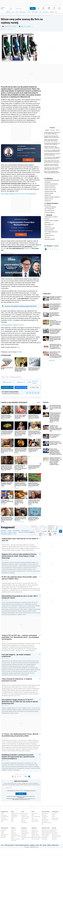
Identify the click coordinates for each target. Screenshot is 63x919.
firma (7, 377)
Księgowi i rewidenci (12, 532)
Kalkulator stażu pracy (36, 835)
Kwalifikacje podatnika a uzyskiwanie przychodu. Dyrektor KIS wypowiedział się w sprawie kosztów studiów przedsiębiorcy (52, 154)
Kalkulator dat (48, 200)
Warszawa (29, 227)
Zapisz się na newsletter (35, 382)
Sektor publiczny (23, 12)
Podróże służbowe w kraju (47, 829)
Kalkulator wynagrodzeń (50, 185)
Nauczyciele (13, 832)
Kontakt (44, 845)
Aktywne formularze (52, 203)
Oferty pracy (54, 838)
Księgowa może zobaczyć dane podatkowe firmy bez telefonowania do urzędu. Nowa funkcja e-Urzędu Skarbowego (52, 136)
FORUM (19, 352)
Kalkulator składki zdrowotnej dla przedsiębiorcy (52, 181)
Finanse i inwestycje (26, 15)
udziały (13, 314)
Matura (12, 837)
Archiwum (54, 831)
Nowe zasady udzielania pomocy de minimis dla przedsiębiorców (18, 193)
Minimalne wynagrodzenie (47, 831)
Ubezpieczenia (14, 816)
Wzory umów (54, 834)
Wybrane (57, 130)
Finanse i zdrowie (35, 821)
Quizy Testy (47, 237)
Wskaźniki (49, 215)
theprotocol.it (54, 837)
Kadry (13, 12)
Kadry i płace (3, 835)
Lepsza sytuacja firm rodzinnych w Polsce (12, 325)
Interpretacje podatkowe (50, 239)
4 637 (25, 776)
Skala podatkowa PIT (49, 224)
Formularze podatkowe (50, 212)
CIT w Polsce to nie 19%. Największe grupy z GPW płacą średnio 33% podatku (52, 158)
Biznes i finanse (35, 813)
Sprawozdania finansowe (46, 822)
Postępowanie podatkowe (50, 206)
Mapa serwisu (55, 845)
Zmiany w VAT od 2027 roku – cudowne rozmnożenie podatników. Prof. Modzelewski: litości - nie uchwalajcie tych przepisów (52, 147)
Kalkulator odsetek (35, 834)
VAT (30, 248)
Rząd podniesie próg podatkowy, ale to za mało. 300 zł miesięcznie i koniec (52, 144)
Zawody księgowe (4, 819)
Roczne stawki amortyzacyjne (51, 231)
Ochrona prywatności (9, 845)
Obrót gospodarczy (17, 15)
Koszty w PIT (47, 226)
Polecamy (45, 402)
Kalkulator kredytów (49, 193)
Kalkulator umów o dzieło (50, 189)
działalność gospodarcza (15, 377)
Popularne (47, 130)
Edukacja (52, 12)
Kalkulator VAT (48, 195)
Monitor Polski (24, 831)
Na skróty (54, 828)
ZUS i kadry (3, 532)
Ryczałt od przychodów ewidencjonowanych (50, 229)
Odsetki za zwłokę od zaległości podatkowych (52, 221)
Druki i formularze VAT (49, 210)
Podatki (9, 530)
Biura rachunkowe (46, 811)
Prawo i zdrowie (24, 822)
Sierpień (56, 246)
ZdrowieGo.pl (54, 829)
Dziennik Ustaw (24, 829)
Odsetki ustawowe (45, 835)
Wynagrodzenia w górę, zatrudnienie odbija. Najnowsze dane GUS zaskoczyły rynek (52, 168)
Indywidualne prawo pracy (16, 813)
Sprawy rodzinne (24, 813)
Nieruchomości (46, 12)
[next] (29, 776)
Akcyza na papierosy (49, 235)
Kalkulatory (49, 178)
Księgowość (8, 12)
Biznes (17, 12)
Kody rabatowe (55, 832)
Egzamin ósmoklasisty (15, 838)
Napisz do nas (22, 382)
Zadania (2, 832)
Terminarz (49, 246)
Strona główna (4, 15)
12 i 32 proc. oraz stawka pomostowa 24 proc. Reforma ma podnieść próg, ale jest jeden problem (52, 151)
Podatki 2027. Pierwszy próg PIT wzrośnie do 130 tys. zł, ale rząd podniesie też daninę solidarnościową (51, 165)
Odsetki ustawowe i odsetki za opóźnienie (51, 217)
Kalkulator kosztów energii (50, 191)
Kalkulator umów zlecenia (50, 187)
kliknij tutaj (27, 799)
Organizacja (3, 829)
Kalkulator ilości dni (49, 198)
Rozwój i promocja (4, 834)
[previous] (12, 776)
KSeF (56, 12)
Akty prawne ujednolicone (26, 837)
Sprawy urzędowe (24, 818)
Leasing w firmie (35, 819)
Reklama (49, 845)
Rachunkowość (48, 205)
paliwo (2, 331)
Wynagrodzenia (14, 815)
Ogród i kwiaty (54, 819)
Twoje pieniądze (35, 12)
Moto (40, 12)
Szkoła (12, 831)
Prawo (29, 12)
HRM (12, 821)
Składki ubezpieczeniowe (46, 832)
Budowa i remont (55, 818)
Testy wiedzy (13, 840)
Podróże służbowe (45, 834)
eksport (3, 377)
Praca (22, 819)
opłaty (39, 109)
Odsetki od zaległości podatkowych (52, 197)
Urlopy (12, 818)
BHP (12, 819)
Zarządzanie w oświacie (15, 835)
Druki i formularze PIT (49, 208)
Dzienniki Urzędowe (25, 832)
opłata (20, 114)
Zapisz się (28, 159)
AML (42, 824)
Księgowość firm (4, 811)
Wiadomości (3, 530)
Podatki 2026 (47, 294)
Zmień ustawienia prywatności (22, 845)
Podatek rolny (48, 233)
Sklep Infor (23, 821)
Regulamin (32, 845)
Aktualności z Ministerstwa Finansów (26, 532)
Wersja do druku (8, 382)
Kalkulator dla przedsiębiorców (51, 184)
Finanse (53, 816)
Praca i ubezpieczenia (36, 816)
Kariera (37, 845)
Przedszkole (13, 829)
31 (45, 249)
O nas (2, 845)
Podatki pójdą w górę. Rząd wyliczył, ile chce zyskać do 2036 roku (52, 133)
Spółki (33, 815)
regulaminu (21, 790)
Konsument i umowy (25, 816)
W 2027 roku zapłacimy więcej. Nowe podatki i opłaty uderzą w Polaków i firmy (51, 140)
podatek (26, 248)
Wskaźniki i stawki (46, 828)
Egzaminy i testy (14, 834)
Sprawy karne (24, 815)
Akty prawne (24, 828)
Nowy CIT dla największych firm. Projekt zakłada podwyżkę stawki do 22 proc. (52, 172)
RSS (41, 845)
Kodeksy (23, 838)
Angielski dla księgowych (6, 533)
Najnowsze (52, 130)
